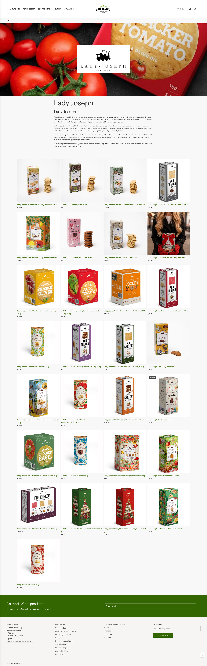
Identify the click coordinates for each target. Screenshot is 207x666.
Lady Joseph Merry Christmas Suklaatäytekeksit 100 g (81, 530)
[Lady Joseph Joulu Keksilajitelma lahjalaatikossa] (168, 233)
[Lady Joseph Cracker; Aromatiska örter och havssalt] (125, 180)
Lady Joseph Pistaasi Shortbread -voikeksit (164, 529)
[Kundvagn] (194, 9)
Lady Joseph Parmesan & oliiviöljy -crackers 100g (37, 205)
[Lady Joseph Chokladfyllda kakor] (168, 342)
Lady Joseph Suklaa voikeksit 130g (74, 476)
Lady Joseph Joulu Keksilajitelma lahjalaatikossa (166, 258)
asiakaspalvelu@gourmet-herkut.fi (20, 641)
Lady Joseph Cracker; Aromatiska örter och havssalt (124, 205)
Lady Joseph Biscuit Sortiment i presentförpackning (38, 258)
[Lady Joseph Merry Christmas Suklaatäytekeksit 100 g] (82, 504)
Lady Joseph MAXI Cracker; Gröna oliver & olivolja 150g (37, 312)
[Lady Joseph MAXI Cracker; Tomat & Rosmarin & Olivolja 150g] (82, 286)
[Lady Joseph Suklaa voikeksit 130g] (82, 451)
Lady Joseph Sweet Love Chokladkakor (76, 258)
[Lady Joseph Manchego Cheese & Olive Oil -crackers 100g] (38, 395)
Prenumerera (163, 635)
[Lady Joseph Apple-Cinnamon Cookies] (168, 451)
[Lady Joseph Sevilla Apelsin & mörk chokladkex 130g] (125, 286)
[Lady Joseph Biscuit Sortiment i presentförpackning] (38, 233)
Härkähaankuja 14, (13, 630)
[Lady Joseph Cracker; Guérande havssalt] (125, 233)
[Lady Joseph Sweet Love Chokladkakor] (82, 233)
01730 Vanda (11, 633)
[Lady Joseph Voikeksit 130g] (38, 560)
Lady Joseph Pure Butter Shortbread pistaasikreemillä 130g (75, 421)
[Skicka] (198, 606)
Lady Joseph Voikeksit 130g (28, 584)
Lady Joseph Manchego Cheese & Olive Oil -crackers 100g (38, 421)
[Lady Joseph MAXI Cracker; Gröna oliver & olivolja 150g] (38, 286)
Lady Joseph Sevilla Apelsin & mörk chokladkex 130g (125, 311)
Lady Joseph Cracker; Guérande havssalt (120, 258)
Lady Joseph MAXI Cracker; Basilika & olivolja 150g (167, 205)
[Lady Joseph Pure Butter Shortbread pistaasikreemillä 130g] (82, 395)
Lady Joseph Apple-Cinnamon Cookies (163, 476)
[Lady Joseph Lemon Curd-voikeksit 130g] (38, 342)
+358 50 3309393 (16, 636)
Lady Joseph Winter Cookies (158, 420)
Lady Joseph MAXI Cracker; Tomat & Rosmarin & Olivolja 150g (80, 312)
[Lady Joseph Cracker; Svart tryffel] (82, 180)
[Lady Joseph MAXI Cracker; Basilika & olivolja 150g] (168, 180)
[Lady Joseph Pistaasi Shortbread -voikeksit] (168, 504)
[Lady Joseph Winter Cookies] (168, 395)
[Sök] (190, 9)
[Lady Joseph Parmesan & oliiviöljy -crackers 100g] (38, 180)
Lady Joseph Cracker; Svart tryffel (74, 205)
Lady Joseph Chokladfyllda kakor (160, 367)
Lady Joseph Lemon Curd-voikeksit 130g (33, 367)
